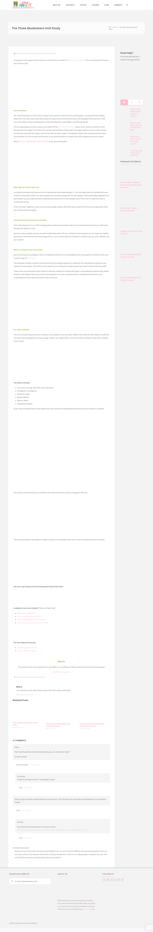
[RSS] (122, 879)
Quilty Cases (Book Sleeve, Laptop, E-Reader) (135, 112)
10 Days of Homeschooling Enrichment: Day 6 (91, 725)
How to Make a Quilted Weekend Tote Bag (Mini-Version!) (131, 185)
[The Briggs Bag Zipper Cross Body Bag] (124, 153)
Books (115, 27)
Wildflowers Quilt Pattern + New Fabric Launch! (136, 140)
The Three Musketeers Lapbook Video (34, 141)
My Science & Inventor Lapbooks (29, 616)
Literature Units (38, 54)
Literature (40, 677)
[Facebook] (104, 879)
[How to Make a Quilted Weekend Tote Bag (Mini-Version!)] (131, 173)
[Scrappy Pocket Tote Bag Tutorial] (131, 222)
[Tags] (139, 102)
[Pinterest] (111, 879)
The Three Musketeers (76, 60)
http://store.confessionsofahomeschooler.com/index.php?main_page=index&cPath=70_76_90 (52, 830)
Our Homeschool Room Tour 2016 (25, 724)
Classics (31, 677)
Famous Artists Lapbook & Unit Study (31, 619)
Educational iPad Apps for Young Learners (58, 725)
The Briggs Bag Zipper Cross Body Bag (136, 152)
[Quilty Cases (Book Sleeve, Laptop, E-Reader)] (124, 111)
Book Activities (21, 677)
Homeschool (26, 54)
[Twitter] (118, 879)
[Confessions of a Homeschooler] (22, 5)
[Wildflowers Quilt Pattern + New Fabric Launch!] (124, 139)
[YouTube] (115, 879)
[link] (127, 5)
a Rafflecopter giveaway (61, 672)
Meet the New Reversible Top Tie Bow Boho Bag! (136, 126)
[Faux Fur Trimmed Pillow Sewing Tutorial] (131, 245)
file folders (31, 258)
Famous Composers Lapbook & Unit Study (33, 623)
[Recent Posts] (124, 102)
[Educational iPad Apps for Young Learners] (61, 712)
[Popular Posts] (132, 102)
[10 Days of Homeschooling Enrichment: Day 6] (95, 712)
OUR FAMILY (87, 909)
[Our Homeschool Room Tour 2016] (28, 712)
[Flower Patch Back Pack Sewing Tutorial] (131, 269)
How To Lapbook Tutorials (27, 651)
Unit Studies (51, 54)
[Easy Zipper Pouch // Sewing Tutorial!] (131, 199)
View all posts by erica (24, 694)
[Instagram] (107, 879)
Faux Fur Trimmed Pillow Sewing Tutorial (130, 255)
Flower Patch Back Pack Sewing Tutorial (130, 278)
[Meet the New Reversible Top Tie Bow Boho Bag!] (124, 125)
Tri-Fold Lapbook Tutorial (26, 647)
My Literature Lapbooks (26, 613)
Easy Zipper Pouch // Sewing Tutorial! (129, 209)
